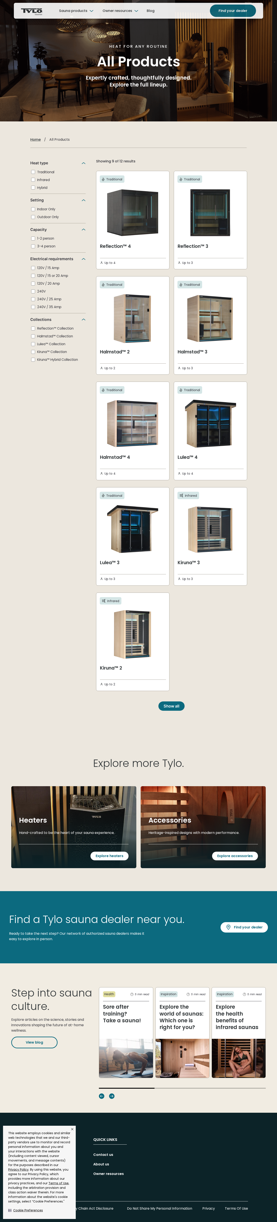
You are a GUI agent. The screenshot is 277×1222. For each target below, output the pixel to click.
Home (35, 139)
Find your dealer (233, 10)
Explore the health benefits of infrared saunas (237, 1017)
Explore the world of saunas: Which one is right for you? (181, 1017)
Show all (171, 706)
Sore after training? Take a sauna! (122, 1013)
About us (101, 1164)
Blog (151, 10)
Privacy (208, 1208)
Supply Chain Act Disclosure (89, 1208)
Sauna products (73, 10)
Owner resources (117, 10)
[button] (25, 1210)
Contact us (103, 1154)
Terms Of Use (236, 1208)
